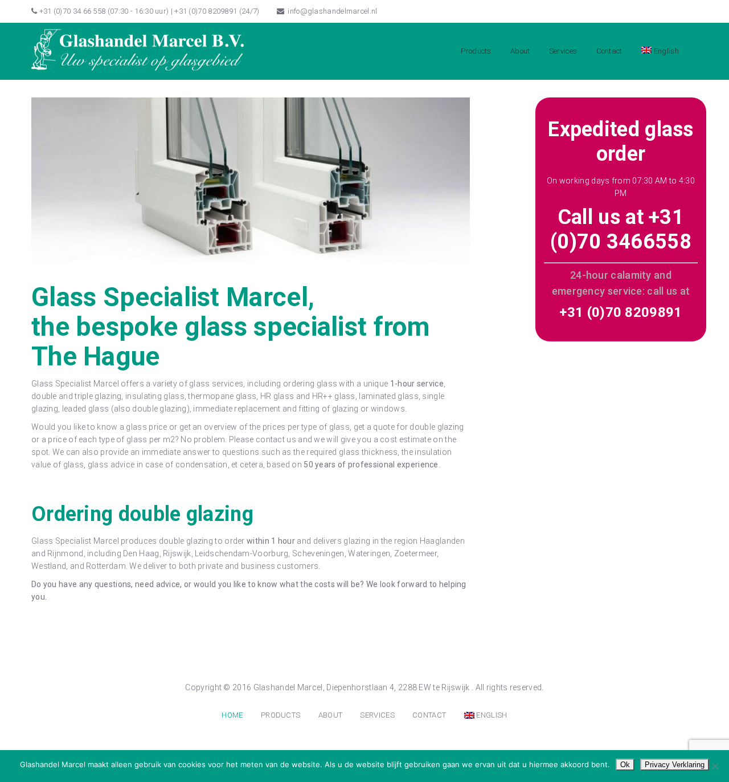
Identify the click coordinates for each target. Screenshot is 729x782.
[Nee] (714, 766)
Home (432, 51)
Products (476, 51)
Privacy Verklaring (675, 764)
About (520, 51)
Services (563, 51)
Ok (625, 764)
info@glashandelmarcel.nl (332, 11)
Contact (609, 51)
